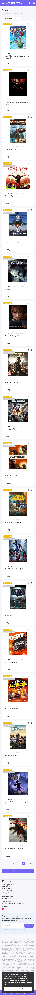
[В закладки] (32, 24)
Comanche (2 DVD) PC (12, 242)
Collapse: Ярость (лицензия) (14, 196)
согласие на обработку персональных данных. (16, 931)
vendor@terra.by (6, 898)
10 (7, 867)
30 (13, 867)
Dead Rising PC (10, 429)
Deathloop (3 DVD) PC (12, 475)
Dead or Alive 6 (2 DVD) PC (14, 336)
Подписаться (29, 925)
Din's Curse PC (10, 615)
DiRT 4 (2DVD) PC (11, 662)
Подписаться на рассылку (10, 916)
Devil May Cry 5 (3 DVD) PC (14, 569)
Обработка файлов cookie (20, 980)
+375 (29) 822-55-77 (8, 886)
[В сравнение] (29, 24)
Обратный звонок (7, 890)
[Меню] (3, 3)
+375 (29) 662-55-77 (8, 885)
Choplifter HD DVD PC (12, 149)
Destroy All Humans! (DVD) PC (15, 522)
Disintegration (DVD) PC (13, 755)
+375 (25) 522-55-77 (8, 888)
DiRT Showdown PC (11, 708)
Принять (11, 989)
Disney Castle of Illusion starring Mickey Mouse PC (18, 803)
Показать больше (18, 870)
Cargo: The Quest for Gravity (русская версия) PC (17, 57)
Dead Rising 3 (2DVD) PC (13, 382)
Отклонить (25, 989)
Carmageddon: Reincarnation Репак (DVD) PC (16, 103)
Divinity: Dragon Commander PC (15, 848)
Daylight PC (9, 289)
